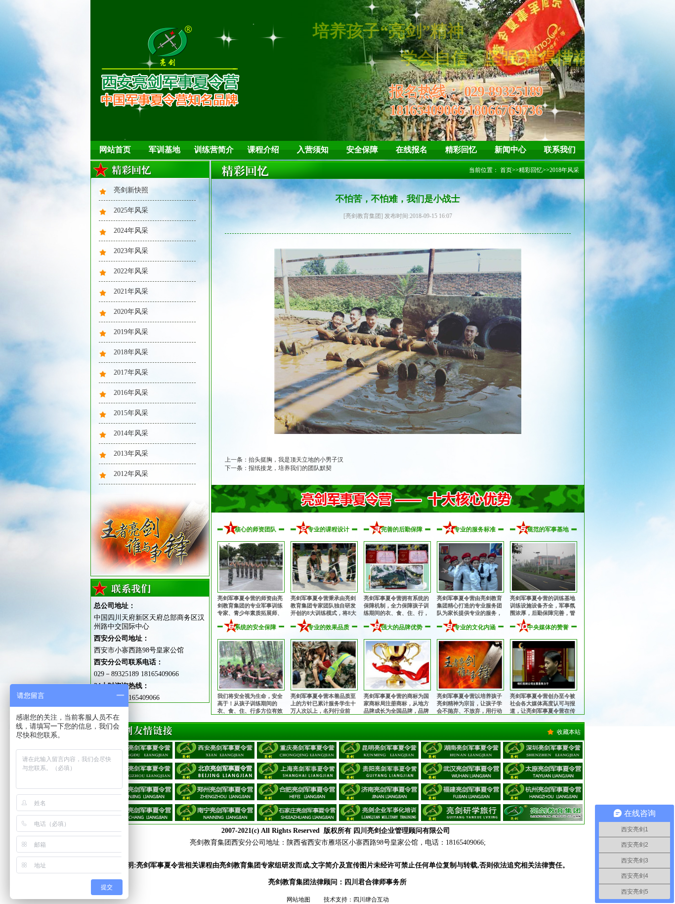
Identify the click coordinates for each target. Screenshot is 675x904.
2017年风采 (131, 372)
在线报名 (411, 149)
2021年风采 (131, 291)
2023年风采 (131, 251)
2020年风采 (131, 311)
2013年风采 (131, 453)
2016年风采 (131, 392)
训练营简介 (214, 149)
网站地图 (298, 899)
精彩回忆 (461, 149)
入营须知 (313, 149)
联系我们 (560, 149)
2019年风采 (131, 332)
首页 (506, 170)
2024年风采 (131, 230)
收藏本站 (569, 732)
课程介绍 (263, 149)
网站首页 (115, 149)
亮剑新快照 (131, 190)
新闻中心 (510, 149)
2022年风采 (131, 271)
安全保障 (362, 149)
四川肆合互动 (371, 899)
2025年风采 (131, 210)
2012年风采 (131, 473)
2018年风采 (131, 352)
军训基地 (164, 149)
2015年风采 (131, 413)
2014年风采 (131, 433)
